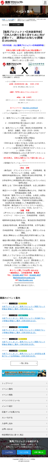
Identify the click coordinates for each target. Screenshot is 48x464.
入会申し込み (7, 423)
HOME (3, 19)
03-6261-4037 (18, 275)
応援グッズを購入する (11, 412)
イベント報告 (7, 395)
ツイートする (24, 452)
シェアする (9, 452)
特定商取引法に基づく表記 (12, 435)
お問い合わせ (7, 429)
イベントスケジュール (11, 400)
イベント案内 (11, 19)
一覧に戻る (24, 363)
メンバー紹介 (7, 406)
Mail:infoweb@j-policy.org (24, 278)
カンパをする (7, 418)
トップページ (7, 383)
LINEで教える (38, 452)
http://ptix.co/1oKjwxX (30, 108)
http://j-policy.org (26, 280)
